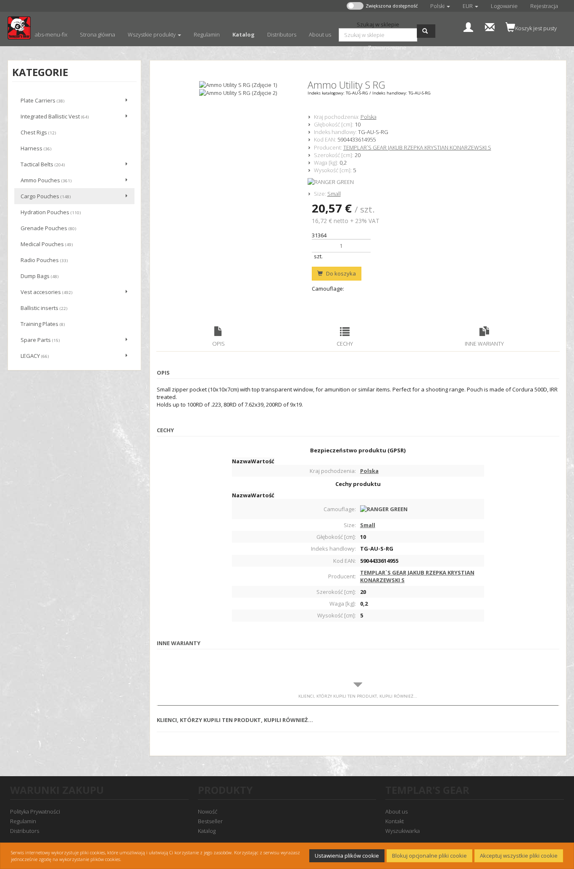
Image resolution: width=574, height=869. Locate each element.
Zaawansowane (387, 47)
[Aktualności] (489, 26)
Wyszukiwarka (402, 831)
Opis (218, 343)
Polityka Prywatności (35, 811)
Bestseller (210, 821)
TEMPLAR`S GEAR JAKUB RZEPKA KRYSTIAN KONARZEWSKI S (417, 147)
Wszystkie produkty (152, 34)
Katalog (207, 831)
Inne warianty (484, 343)
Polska (369, 117)
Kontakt (394, 821)
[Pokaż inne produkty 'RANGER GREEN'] (436, 182)
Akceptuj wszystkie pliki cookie (519, 855)
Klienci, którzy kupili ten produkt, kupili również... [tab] (357, 696)
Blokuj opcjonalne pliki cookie (429, 855)
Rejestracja (544, 6)
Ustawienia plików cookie (347, 855)
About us (396, 811)
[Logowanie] (468, 26)
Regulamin (23, 821)
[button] (440, 6)
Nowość (207, 811)
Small (334, 193)
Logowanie (504, 6)
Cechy (345, 343)
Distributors (24, 831)
